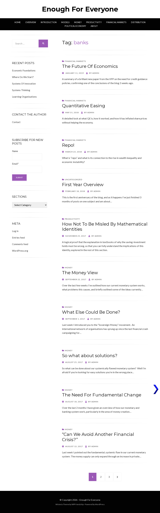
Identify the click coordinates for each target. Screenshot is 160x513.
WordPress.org (20, 250)
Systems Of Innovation (24, 83)
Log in (15, 231)
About (94, 26)
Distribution (138, 22)
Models (65, 22)
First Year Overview (83, 184)
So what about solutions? (89, 355)
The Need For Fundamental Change (101, 394)
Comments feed (20, 244)
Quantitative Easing (83, 105)
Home (18, 22)
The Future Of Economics (90, 66)
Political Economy (75, 26)
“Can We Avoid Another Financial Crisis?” (98, 437)
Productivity (94, 22)
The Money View (80, 272)
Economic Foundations (23, 70)
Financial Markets (116, 22)
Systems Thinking (21, 90)
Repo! (68, 145)
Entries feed (18, 237)
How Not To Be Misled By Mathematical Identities (105, 226)
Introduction (49, 22)
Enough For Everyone (80, 9)
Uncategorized (73, 179)
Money (78, 22)
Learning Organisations (24, 96)
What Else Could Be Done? (91, 312)
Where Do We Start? (23, 77)
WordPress (100, 504)
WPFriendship (78, 504)
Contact (16, 122)
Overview (30, 22)
